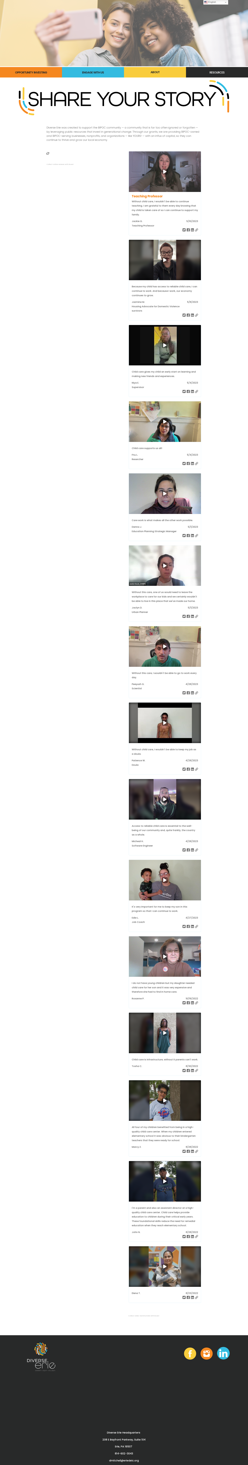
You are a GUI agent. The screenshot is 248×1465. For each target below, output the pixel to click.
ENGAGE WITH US (93, 72)
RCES (221, 72)
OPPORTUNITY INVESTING (31, 72)
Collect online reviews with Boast (60, 164)
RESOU (214, 72)
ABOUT (155, 72)
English (212, 2)
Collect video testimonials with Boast (143, 1316)
